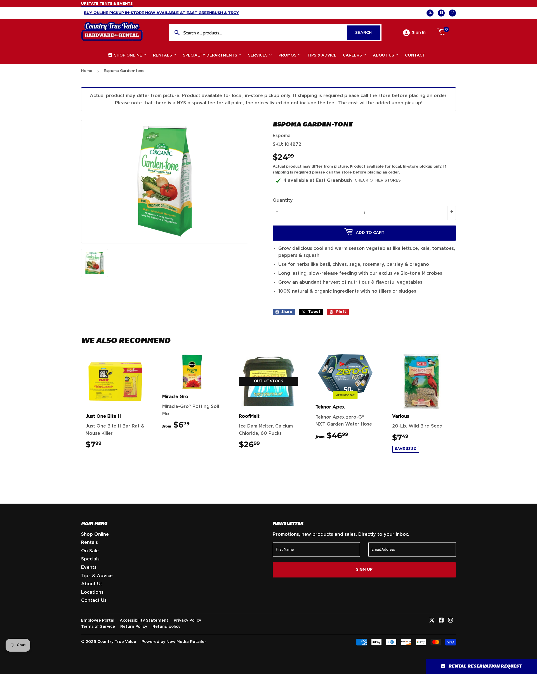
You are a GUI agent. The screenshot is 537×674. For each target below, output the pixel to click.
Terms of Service (98, 627)
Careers (353, 55)
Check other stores (378, 180)
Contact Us (94, 600)
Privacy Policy (187, 621)
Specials (90, 559)
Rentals (163, 55)
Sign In (419, 32)
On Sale (90, 551)
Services (258, 55)
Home (86, 71)
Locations (92, 592)
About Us (384, 55)
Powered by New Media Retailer (174, 642)
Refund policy (166, 627)
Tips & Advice (321, 55)
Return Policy (133, 627)
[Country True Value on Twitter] (432, 621)
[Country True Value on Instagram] (450, 621)
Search (367, 33)
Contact (415, 55)
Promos (288, 55)
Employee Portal (97, 621)
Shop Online (128, 55)
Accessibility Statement (144, 621)
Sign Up (364, 570)
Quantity (283, 200)
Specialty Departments (210, 55)
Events (88, 567)
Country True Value (116, 642)
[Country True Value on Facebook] (441, 621)
